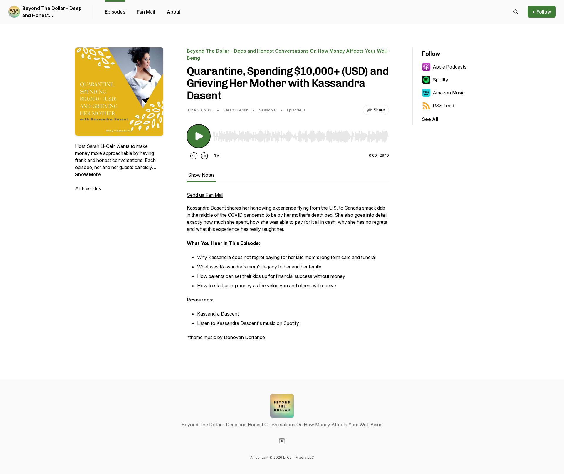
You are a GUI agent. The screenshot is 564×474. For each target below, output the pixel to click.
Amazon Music (449, 93)
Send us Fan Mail (205, 195)
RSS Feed (443, 106)
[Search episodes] (515, 11)
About (173, 12)
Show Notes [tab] (201, 175)
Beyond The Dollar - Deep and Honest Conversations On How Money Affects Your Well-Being (52, 12)
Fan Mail (146, 12)
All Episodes (88, 188)
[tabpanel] (288, 269)
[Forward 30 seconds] (204, 155)
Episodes (115, 12)
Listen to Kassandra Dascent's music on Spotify (248, 323)
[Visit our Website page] (282, 440)
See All (430, 119)
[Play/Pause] (198, 136)
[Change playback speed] (217, 155)
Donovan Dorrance (244, 337)
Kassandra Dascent (218, 314)
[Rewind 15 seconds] (194, 155)
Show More (88, 174)
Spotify (440, 80)
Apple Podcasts (449, 67)
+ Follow (541, 12)
